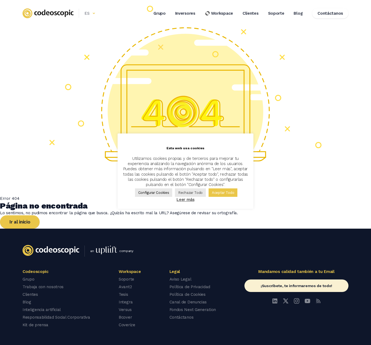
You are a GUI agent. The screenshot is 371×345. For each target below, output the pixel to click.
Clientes (251, 13)
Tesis (123, 294)
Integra (126, 302)
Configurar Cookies (153, 193)
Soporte (276, 13)
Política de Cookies (187, 294)
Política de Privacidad (189, 286)
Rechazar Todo (190, 193)
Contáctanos (181, 317)
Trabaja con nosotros (43, 286)
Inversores (185, 13)
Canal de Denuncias (188, 302)
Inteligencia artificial (42, 309)
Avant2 (125, 286)
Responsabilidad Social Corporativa (56, 317)
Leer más (185, 199)
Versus (125, 309)
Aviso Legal (180, 279)
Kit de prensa (35, 324)
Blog (298, 13)
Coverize (127, 324)
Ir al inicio (20, 222)
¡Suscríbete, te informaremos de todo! (296, 286)
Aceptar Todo (223, 193)
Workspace (222, 13)
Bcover (125, 317)
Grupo (159, 13)
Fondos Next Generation (192, 309)
